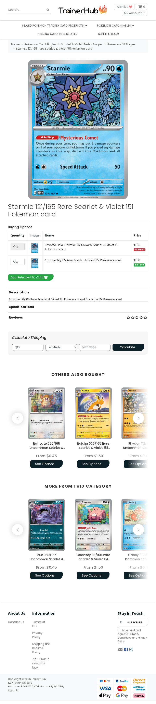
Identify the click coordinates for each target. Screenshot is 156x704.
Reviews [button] (16, 317)
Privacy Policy (37, 635)
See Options (44, 464)
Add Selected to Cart (26, 277)
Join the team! (108, 34)
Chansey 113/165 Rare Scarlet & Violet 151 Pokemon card (93, 559)
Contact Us (16, 622)
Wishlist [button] (122, 6)
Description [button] (19, 292)
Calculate (127, 347)
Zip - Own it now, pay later (40, 663)
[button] (18, 428)
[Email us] (120, 649)
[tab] (78, 294)
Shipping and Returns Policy (41, 648)
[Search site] (48, 9)
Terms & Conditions (128, 635)
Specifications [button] (21, 307)
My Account (133, 13)
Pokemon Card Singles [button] (114, 26)
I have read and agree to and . (132, 636)
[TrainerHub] (83, 9)
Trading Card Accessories (57, 34)
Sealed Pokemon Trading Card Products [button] (53, 26)
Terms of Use (38, 624)
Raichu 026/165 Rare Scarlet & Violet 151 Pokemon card (93, 447)
